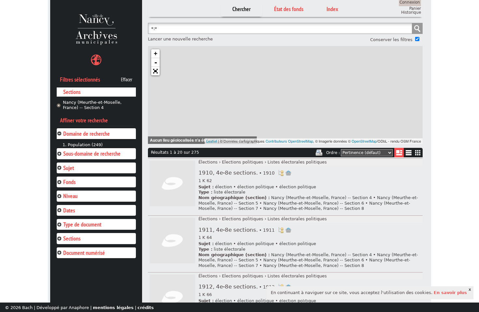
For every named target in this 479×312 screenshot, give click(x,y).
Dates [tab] (69, 210)
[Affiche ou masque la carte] (96, 61)
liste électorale (229, 192)
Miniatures (418, 152)
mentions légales (113, 307)
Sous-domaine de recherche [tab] (92, 153)
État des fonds (288, 9)
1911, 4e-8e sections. (236, 230)
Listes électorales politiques (297, 162)
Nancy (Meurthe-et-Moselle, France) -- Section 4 (92, 105)
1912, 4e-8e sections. (236, 287)
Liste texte (408, 153)
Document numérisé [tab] (84, 253)
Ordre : (333, 152)
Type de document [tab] (82, 224)
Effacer (126, 80)
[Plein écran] (155, 71)
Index (332, 9)
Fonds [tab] (69, 182)
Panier (415, 8)
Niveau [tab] (70, 196)
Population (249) (85, 144)
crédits (146, 307)
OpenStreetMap (364, 141)
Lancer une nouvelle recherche (180, 39)
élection (223, 186)
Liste (399, 152)
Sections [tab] (71, 238)
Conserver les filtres (391, 39)
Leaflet (211, 141)
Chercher (241, 9)
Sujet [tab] (68, 168)
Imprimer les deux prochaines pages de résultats (319, 153)
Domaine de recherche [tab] (86, 133)
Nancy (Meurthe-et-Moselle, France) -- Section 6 (313, 203)
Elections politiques (242, 162)
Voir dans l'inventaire (281, 173)
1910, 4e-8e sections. (236, 173)
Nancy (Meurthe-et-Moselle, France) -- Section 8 (313, 208)
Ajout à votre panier (288, 173)
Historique (411, 12)
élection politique (255, 186)
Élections (208, 162)
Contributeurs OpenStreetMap (289, 141)
